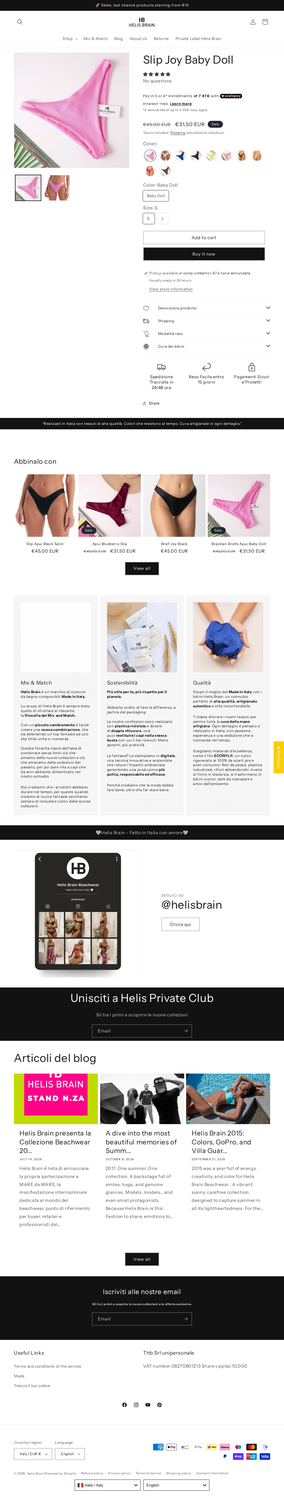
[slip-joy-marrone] (165, 171)
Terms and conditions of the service (48, 1366)
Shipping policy (179, 1473)
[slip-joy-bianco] (165, 156)
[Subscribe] (185, 1030)
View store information (171, 289)
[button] (20, 22)
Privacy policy (119, 1473)
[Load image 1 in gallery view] (28, 188)
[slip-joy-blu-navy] (196, 156)
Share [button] (154, 403)
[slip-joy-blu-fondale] (181, 156)
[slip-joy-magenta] (150, 171)
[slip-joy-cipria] (226, 156)
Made (19, 1375)
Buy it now (203, 254)
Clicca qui (180, 924)
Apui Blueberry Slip (109, 544)
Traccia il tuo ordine (32, 1385)
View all (142, 568)
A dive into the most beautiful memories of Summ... (141, 1141)
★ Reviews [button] (279, 757)
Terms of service (148, 1473)
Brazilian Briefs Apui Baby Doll (239, 544)
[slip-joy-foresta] (242, 156)
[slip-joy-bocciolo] (211, 156)
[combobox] (108, 1485)
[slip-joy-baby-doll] (150, 156)
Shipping (177, 133)
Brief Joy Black (174, 544)
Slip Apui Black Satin (45, 544)
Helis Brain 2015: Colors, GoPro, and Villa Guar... (222, 1141)
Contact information (212, 1473)
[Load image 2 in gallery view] (57, 188)
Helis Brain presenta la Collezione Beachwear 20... (55, 1141)
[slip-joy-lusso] (257, 156)
